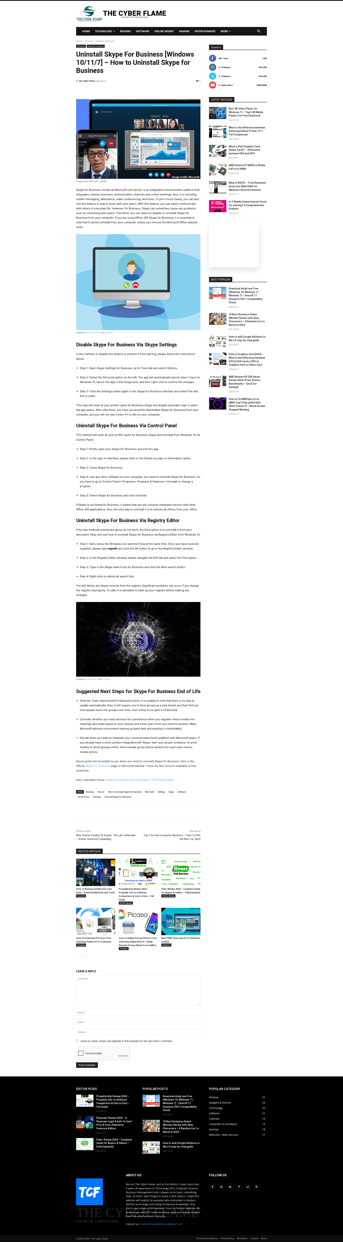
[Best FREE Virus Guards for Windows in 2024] (180, 921)
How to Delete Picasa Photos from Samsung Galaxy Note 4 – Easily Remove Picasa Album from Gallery (138, 942)
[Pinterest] (96, 813)
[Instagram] (221, 1186)
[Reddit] (247, 1186)
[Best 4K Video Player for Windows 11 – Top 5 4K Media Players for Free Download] (217, 113)
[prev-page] (78, 956)
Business (90, 791)
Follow (263, 67)
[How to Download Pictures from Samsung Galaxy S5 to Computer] (95, 921)
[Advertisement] (213, 13)
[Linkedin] (112, 813)
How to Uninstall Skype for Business (124, 791)
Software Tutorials (105, 41)
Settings (161, 791)
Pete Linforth (91, 679)
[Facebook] (79, 813)
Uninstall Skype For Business (118, 796)
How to (101, 791)
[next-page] (84, 956)
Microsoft (149, 791)
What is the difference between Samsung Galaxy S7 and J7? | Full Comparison (247, 131)
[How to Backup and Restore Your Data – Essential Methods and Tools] (95, 872)
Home (79, 41)
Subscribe (262, 85)
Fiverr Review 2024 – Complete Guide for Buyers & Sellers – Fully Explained (114, 1143)
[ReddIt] (120, 813)
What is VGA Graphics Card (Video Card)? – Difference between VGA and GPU (244, 150)
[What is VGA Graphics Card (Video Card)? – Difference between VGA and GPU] (217, 151)
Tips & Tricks (83, 796)
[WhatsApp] (104, 813)
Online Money (126, 903)
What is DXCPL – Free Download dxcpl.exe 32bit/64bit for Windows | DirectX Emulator (247, 186)
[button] (259, 31)
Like (265, 58)
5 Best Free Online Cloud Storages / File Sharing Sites (139, 779)
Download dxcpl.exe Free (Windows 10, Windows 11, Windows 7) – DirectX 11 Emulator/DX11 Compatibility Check (246, 295)
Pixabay (109, 332)
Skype (171, 791)
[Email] (129, 813)
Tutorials (88, 41)
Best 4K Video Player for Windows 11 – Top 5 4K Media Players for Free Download (246, 112)
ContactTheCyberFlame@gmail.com (161, 1224)
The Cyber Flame (87, 80)
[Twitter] (87, 813)
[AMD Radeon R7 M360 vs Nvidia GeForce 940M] (217, 170)
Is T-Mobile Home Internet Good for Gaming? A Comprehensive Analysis (248, 205)
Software (182, 791)
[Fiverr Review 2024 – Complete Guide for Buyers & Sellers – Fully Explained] (180, 872)
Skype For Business (97, 766)
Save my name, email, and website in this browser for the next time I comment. (127, 1040)
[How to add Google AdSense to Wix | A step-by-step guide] (217, 341)
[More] (188, 90)
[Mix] (137, 813)
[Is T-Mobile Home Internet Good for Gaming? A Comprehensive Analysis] (217, 206)
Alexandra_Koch (92, 332)
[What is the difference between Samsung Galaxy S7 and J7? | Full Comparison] (217, 132)
